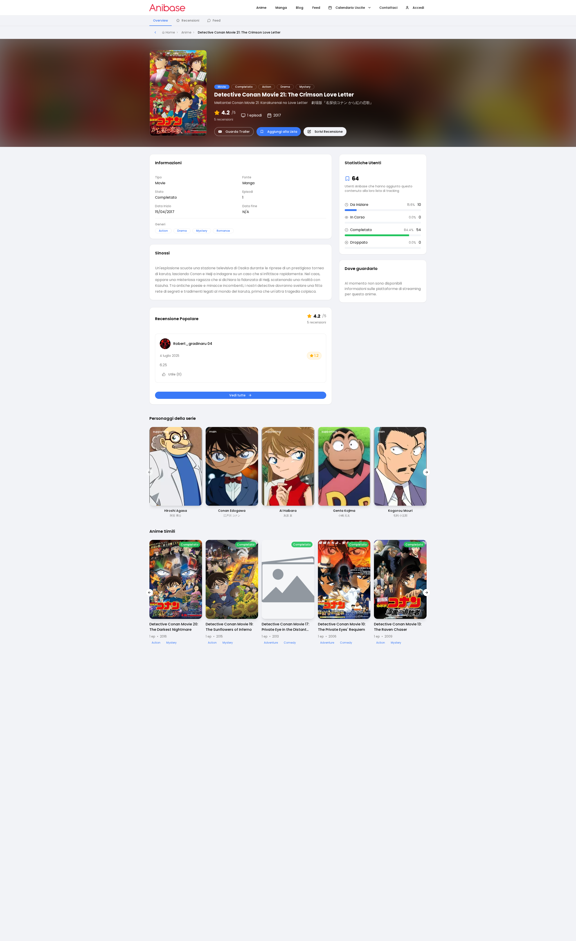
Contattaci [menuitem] (388, 7)
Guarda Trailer (237, 131)
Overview (160, 20)
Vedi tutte (237, 395)
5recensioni (223, 119)
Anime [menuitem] (261, 7)
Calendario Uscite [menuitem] (350, 7)
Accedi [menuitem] (418, 7)
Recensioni (190, 20)
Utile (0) (175, 374)
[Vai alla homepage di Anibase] (167, 7)
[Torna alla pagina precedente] (155, 32)
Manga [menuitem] (281, 7)
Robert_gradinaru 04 (192, 343)
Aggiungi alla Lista (282, 131)
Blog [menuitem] (299, 7)
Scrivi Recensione (329, 131)
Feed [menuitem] (316, 7)
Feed (216, 20)
